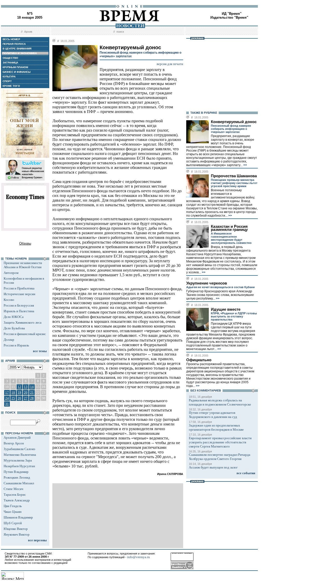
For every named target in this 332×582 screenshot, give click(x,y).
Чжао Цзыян (13, 512)
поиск (120, 31)
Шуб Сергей (13, 523)
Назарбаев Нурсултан (19, 466)
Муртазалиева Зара (18, 460)
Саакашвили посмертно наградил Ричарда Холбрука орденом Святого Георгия (219, 457)
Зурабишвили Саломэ (19, 449)
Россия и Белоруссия (19, 305)
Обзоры (25, 243)
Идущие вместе (225, 309)
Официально (198, 360)
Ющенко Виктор (16, 529)
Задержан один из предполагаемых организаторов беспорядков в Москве (216, 427)
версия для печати (170, 64)
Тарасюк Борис (15, 494)
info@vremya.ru (138, 557)
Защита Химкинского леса (23, 322)
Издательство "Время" (229, 17)
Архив (28, 31)
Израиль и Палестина (19, 311)
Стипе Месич (13, 489)
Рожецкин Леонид (17, 477)
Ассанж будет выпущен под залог (213, 467)
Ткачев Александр (17, 500)
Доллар (9, 340)
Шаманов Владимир (18, 517)
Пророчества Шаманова (234, 176)
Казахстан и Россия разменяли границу (229, 228)
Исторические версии (19, 294)
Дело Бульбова (14, 328)
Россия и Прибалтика (19, 288)
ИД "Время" (231, 14)
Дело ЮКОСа (14, 317)
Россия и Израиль (16, 345)
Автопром (11, 273)
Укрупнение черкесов (206, 283)
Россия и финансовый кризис (25, 334)
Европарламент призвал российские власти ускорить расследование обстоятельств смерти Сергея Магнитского (220, 442)
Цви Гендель (13, 506)
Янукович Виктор (17, 534)
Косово (9, 300)
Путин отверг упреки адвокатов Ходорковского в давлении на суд (213, 415)
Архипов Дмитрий (17, 437)
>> (245, 165)
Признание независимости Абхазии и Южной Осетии (23, 265)
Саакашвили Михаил (19, 483)
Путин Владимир (16, 472)
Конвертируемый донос (234, 122)
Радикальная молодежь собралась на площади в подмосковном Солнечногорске (220, 402)
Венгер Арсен (14, 443)
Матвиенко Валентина (20, 455)
